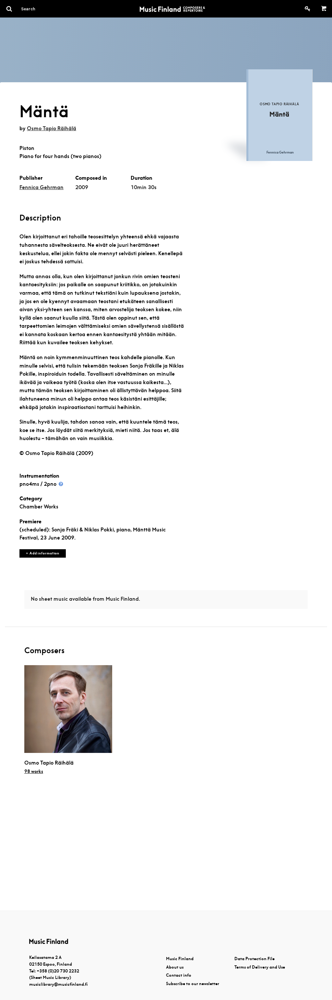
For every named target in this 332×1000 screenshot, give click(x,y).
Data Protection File (254, 958)
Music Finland (180, 958)
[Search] (40, 8)
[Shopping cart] (324, 8)
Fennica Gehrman (41, 187)
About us (175, 967)
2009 (81, 187)
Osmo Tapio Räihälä (51, 128)
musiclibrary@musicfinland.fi (58, 984)
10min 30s (144, 187)
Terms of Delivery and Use (259, 967)
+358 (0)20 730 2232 (58, 971)
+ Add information (42, 553)
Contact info (178, 975)
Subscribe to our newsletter (192, 983)
